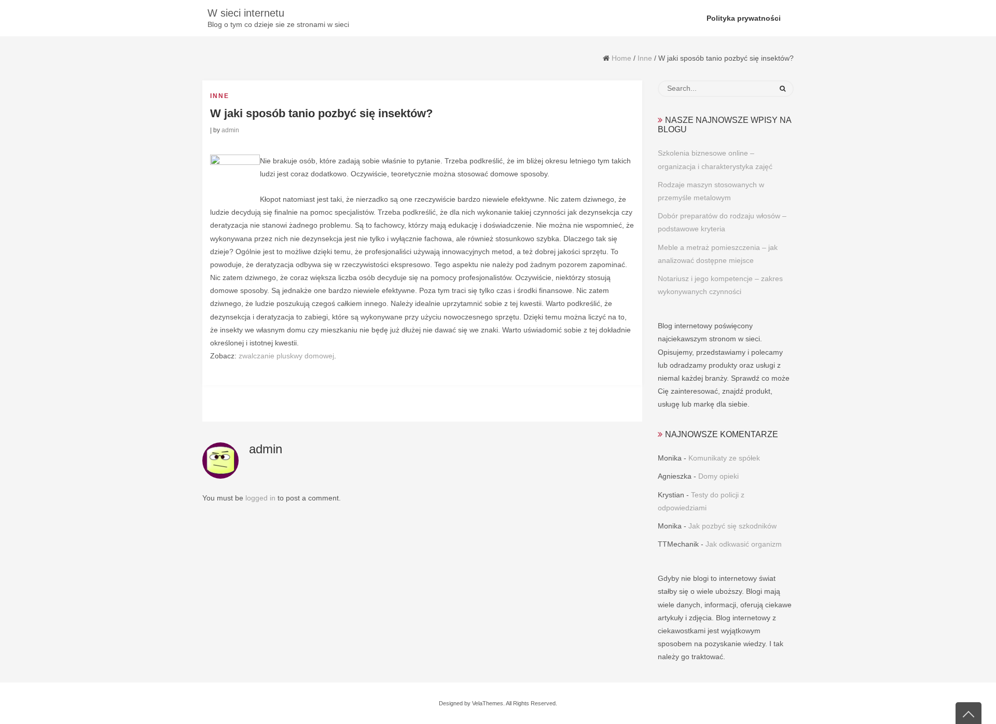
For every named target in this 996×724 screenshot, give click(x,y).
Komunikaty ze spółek (724, 458)
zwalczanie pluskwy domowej (286, 356)
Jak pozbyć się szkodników (732, 526)
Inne (645, 58)
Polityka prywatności (744, 18)
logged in (260, 498)
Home (621, 58)
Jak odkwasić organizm (744, 544)
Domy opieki (718, 476)
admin (230, 130)
